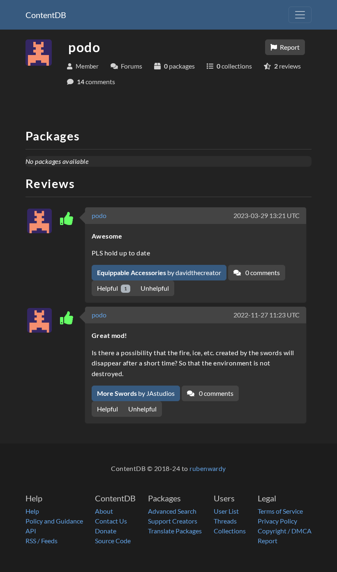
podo (99, 215)
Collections (230, 531)
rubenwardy (207, 468)
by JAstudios (136, 393)
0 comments (262, 272)
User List (226, 511)
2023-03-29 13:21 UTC (266, 215)
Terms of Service (280, 511)
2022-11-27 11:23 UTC (266, 315)
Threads (225, 521)
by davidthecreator (159, 272)
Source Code (113, 540)
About (104, 511)
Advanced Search (172, 511)
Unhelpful (155, 288)
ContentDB (45, 15)
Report (289, 47)
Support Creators (172, 521)
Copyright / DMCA (285, 531)
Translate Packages (175, 531)
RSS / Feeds (41, 540)
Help (32, 511)
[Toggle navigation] (300, 15)
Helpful (112, 288)
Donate (105, 531)
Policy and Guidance (54, 521)
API (30, 531)
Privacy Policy (277, 521)
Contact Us (111, 521)
